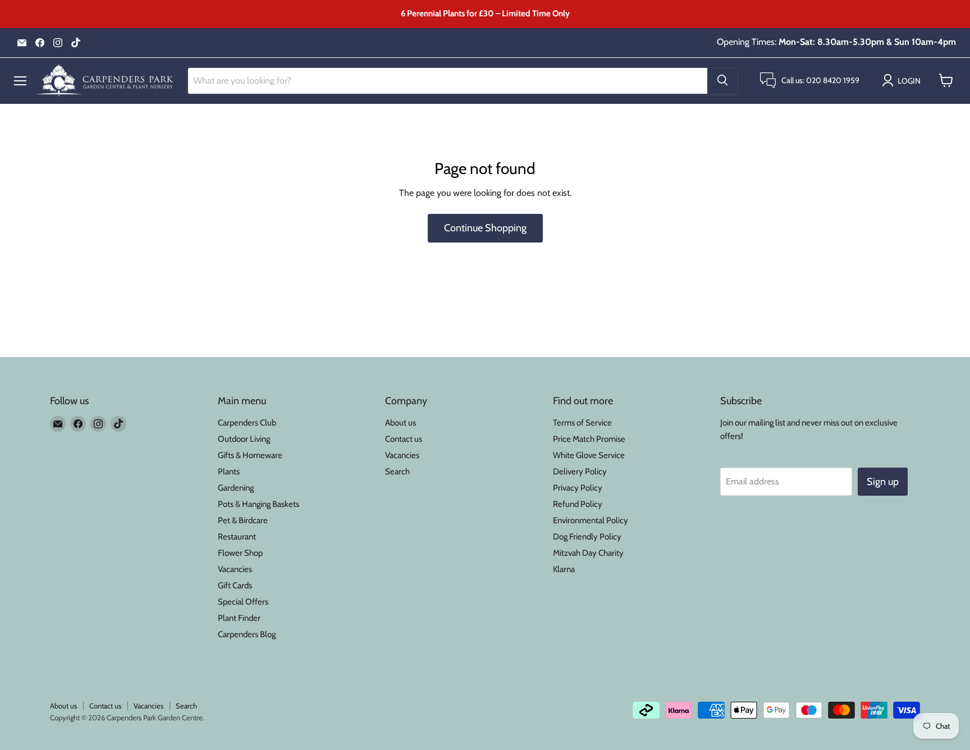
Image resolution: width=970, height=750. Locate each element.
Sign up (883, 481)
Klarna (564, 569)
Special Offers (243, 602)
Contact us (403, 439)
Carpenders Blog (247, 634)
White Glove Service (589, 455)
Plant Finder (239, 618)
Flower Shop (240, 553)
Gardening (236, 488)
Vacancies (235, 569)
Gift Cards (235, 585)
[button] (903, 80)
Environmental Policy (590, 520)
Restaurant (237, 537)
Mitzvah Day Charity (588, 553)
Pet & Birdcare (243, 520)
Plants (229, 472)
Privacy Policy (577, 488)
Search (397, 472)
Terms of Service (582, 423)
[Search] (722, 80)
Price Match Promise (589, 439)
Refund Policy (577, 504)
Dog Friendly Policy (587, 537)
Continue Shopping (485, 228)
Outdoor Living (244, 439)
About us (400, 423)
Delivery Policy (580, 472)
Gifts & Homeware (250, 455)
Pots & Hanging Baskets (258, 504)
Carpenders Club (247, 423)
